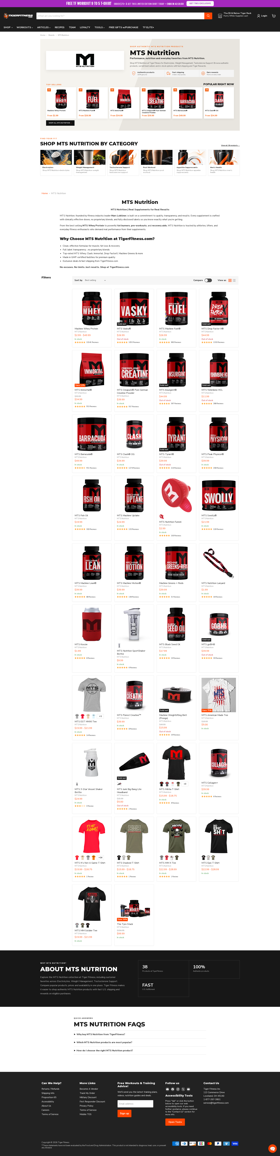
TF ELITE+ (148, 27)
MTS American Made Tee (215, 715)
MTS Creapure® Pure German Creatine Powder (132, 391)
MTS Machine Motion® (129, 583)
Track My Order (87, 1093)
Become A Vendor (89, 1088)
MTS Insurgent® (168, 390)
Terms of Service (50, 1114)
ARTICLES (43, 27)
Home (42, 35)
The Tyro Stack (125, 924)
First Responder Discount (92, 1101)
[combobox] (120, 16)
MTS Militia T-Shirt (169, 789)
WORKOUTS (24, 27)
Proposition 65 (49, 1097)
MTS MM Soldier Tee (86, 930)
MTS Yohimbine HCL (212, 390)
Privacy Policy (86, 1105)
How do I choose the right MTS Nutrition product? (105, 1050)
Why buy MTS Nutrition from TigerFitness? (101, 1034)
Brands (52, 35)
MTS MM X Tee (167, 862)
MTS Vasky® (124, 328)
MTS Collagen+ (210, 782)
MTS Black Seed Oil (169, 644)
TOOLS (98, 27)
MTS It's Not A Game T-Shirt (90, 862)
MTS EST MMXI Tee (86, 721)
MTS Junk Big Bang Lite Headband (129, 791)
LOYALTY (85, 27)
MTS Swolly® (209, 515)
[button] (272, 1148)
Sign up (124, 1113)
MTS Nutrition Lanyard (213, 583)
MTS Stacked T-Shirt (128, 862)
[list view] (234, 280)
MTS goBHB (208, 644)
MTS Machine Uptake (128, 515)
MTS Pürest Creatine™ (129, 715)
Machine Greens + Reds (171, 583)
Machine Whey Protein (86, 328)
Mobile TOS (85, 1114)
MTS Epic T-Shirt (210, 862)
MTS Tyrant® (166, 454)
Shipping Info (48, 1093)
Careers (45, 1110)
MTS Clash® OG (125, 454)
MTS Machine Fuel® (170, 328)
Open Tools (175, 1122)
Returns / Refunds (50, 1088)
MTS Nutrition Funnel (170, 522)
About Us (46, 1105)
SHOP (7, 27)
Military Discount (88, 1097)
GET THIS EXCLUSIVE (200, 3)
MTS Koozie (81, 644)
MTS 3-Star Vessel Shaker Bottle (89, 791)
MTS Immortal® (83, 390)
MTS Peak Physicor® (213, 454)
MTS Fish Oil (81, 515)
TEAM (72, 27)
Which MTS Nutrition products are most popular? (104, 1042)
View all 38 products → (230, 146)
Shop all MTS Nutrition (60, 123)
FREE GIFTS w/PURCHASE (123, 27)
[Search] (208, 16)
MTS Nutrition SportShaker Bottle (131, 652)
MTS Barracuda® (84, 454)
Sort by (78, 280)
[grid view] (230, 280)
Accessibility (48, 1101)
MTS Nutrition (81, 331)
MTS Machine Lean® (85, 583)
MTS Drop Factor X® (213, 328)
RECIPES (59, 27)
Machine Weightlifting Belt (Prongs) (173, 717)
